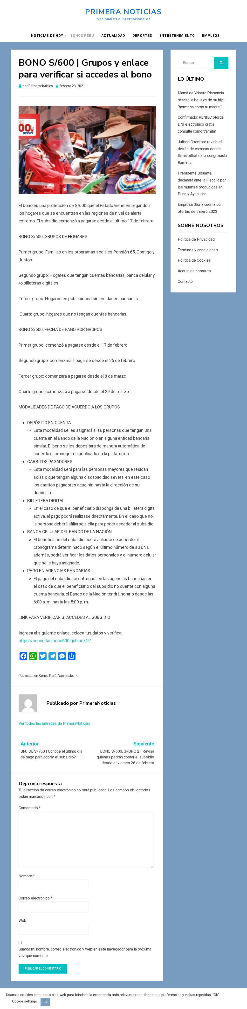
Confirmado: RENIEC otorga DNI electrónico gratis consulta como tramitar (201, 124)
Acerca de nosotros (194, 271)
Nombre (27, 876)
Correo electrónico (35, 898)
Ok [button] (45, 1002)
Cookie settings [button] (24, 1001)
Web (22, 920)
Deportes (142, 36)
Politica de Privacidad (196, 239)
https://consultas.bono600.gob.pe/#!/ (55, 640)
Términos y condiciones (198, 250)
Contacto (185, 281)
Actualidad (113, 36)
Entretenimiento (177, 36)
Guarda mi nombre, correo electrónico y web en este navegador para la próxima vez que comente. (85, 952)
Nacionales (66, 676)
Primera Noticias (123, 12)
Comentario (30, 808)
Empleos (211, 36)
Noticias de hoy (47, 36)
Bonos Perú (82, 36)
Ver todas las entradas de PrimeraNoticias (54, 723)
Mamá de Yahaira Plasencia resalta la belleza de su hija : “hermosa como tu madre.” (201, 100)
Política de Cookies (194, 260)
